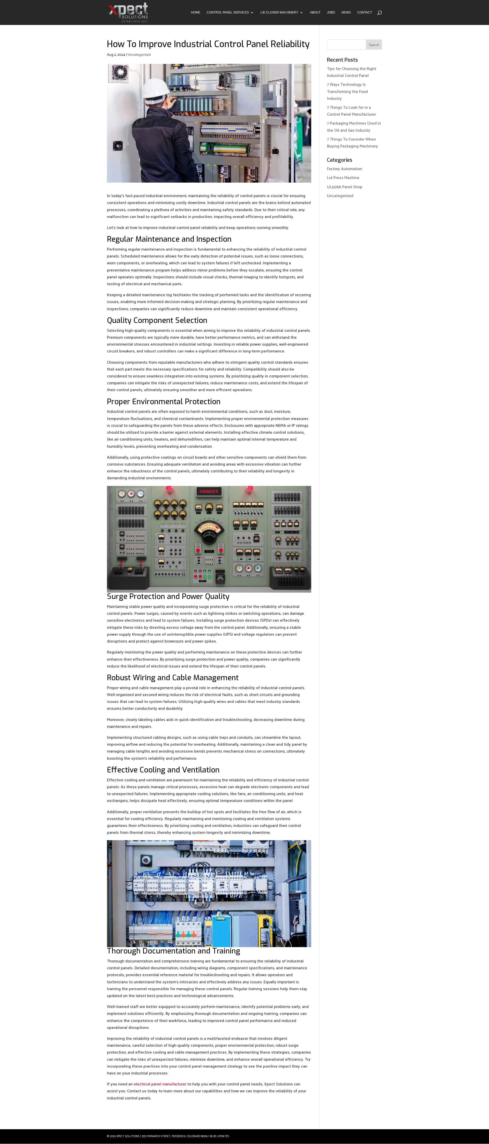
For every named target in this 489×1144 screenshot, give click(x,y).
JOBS (331, 12)
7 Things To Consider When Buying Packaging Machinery (352, 143)
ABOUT (315, 12)
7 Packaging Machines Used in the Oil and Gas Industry (354, 127)
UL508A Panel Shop (344, 187)
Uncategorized (139, 55)
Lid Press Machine (343, 177)
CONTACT (364, 12)
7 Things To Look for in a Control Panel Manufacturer (351, 111)
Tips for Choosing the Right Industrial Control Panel (351, 72)
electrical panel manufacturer (160, 1084)
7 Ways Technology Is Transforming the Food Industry (347, 91)
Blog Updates (219, 1136)
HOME (195, 12)
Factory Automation (344, 169)
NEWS (346, 12)
